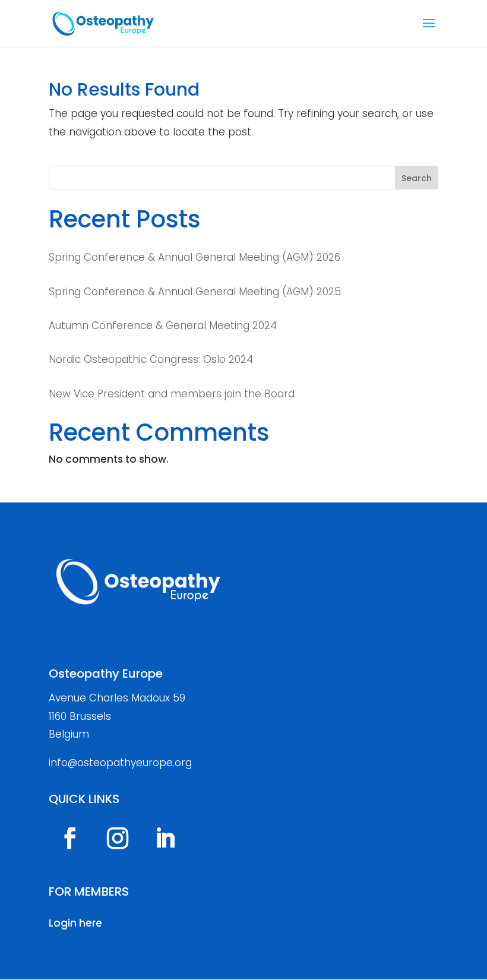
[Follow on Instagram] (117, 838)
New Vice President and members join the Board (172, 394)
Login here (75, 923)
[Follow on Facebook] (70, 838)
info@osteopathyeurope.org (120, 762)
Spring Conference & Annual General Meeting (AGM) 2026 (194, 257)
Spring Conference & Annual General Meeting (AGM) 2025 (195, 291)
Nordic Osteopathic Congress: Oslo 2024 (151, 359)
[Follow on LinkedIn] (165, 838)
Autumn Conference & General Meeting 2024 (163, 325)
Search (416, 178)
